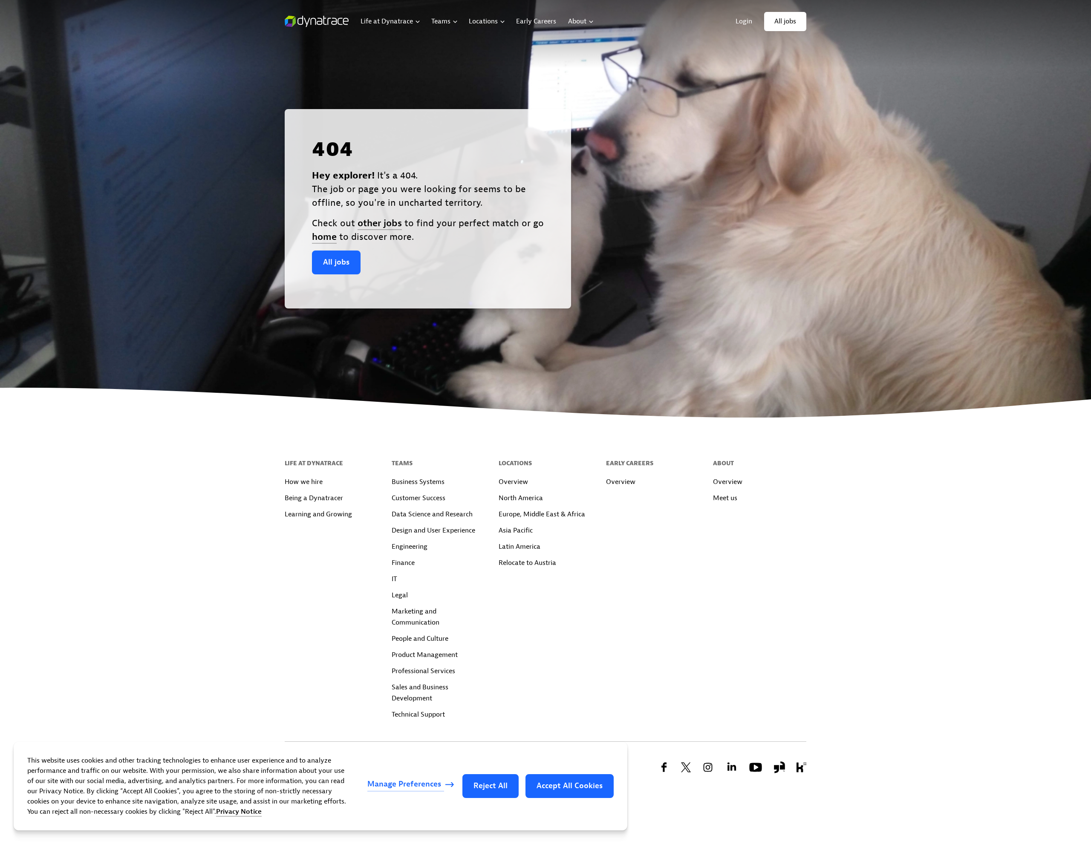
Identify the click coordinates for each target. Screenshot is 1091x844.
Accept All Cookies (570, 786)
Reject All (490, 786)
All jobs (336, 262)
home (324, 237)
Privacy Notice (239, 811)
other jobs (380, 223)
